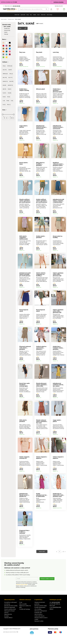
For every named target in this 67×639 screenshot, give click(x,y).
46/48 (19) (10, 85)
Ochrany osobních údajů (21, 584)
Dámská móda (17, 14)
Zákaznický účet (8, 614)
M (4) (8, 100)
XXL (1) (8, 104)
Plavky (28, 14)
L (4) (4, 100)
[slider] (2, 114)
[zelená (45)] (3, 57)
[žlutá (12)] (6, 57)
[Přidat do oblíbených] (30, 36)
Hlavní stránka (4, 19)
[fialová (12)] (6, 46)
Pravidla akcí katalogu (24, 609)
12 (63, 551)
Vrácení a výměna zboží (10, 609)
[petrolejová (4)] (6, 51)
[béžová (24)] (3, 43)
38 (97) (10, 69)
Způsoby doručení (59, 6)
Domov (38, 14)
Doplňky (34, 14)
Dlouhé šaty (7, 30)
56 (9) (4, 96)
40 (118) (5, 77)
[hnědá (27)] (10, 46)
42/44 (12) (5, 81)
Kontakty (6, 616)
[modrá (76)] (10, 48)
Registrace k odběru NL (25, 605)
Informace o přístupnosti (40, 611)
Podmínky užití (38, 612)
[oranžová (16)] (3, 51)
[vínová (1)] (10, 54)
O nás (20, 602)
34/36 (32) (9, 66)
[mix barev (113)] (6, 48)
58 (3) (8, 96)
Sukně (5, 32)
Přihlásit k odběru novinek (47, 578)
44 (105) (11, 81)
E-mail (18, 578)
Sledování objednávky (9, 607)
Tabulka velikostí (8, 617)
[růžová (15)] (10, 51)
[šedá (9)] (3, 54)
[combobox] (31, 9)
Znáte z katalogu (49, 14)
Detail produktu (31, 66)
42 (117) (10, 77)
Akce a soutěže (23, 604)
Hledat (46, 9)
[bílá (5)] (6, 43)
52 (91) (4, 93)
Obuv (31, 14)
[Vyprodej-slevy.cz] (10, 9)
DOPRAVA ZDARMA (58, 2)
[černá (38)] (10, 43)
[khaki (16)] (3, 48)
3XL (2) (11, 73)
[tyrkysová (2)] (6, 54)
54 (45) (9, 93)
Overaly (6, 34)
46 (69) (4, 85)
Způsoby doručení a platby (10, 605)
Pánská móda (43, 14)
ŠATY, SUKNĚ (7, 26)
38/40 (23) (5, 73)
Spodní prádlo (23, 14)
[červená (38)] (3, 46)
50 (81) (9, 89)
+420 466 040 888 (16, 6)
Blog (20, 607)
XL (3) (4, 104)
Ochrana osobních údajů (40, 605)
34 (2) (4, 66)
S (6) (12, 100)
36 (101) (5, 69)
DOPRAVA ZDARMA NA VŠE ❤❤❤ (9, 2)
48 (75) (4, 89)
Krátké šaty (7, 28)
